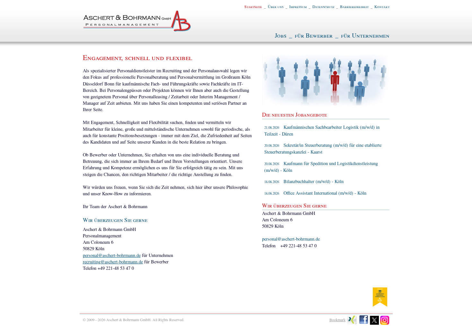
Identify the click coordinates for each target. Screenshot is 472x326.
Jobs (280, 35)
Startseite (253, 6)
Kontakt (381, 6)
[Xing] (352, 323)
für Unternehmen (365, 35)
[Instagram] (384, 323)
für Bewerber (314, 35)
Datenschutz (323, 6)
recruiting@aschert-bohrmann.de (113, 262)
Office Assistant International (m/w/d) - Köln (315, 193)
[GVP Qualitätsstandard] (379, 304)
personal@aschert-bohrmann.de (112, 255)
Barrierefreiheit (354, 6)
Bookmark (337, 319)
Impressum (298, 6)
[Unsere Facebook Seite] (363, 323)
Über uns (276, 6)
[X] (374, 323)
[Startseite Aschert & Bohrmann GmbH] (137, 29)
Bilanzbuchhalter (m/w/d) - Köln (304, 181)
